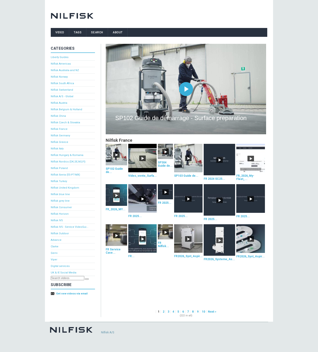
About (118, 32)
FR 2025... (135, 216)
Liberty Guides (59, 57)
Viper (54, 259)
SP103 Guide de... (186, 175)
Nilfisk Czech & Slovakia (65, 122)
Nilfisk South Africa (62, 83)
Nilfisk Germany (60, 135)
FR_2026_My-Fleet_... (245, 177)
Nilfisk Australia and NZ (65, 70)
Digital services (60, 266)
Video (59, 32)
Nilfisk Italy (57, 148)
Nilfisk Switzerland (62, 89)
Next (211, 311)
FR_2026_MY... (115, 209)
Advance (56, 240)
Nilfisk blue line (60, 194)
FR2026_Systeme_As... (219, 259)
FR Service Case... (113, 251)
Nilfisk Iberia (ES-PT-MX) (65, 174)
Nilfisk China (58, 115)
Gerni (54, 253)
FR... (131, 256)
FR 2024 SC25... (214, 178)
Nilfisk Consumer (61, 207)
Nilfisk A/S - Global (62, 96)
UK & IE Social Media (63, 272)
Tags (77, 32)
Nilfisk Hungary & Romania (67, 155)
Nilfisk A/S (107, 332)
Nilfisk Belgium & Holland (66, 109)
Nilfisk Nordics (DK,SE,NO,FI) (68, 161)
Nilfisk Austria (59, 102)
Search (97, 32)
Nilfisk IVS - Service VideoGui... (69, 226)
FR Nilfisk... (163, 244)
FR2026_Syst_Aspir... (188, 256)
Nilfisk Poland (59, 168)
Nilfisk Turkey (59, 181)
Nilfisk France (59, 129)
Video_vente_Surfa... (142, 175)
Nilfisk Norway (59, 76)
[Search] (87, 279)
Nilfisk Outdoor (60, 233)
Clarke (54, 246)
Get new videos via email (72, 293)
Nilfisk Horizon (60, 213)
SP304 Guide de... (165, 164)
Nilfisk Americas (61, 63)
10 (203, 311)
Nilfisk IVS (57, 220)
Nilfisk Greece (59, 142)
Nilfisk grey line (60, 200)
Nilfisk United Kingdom (65, 187)
